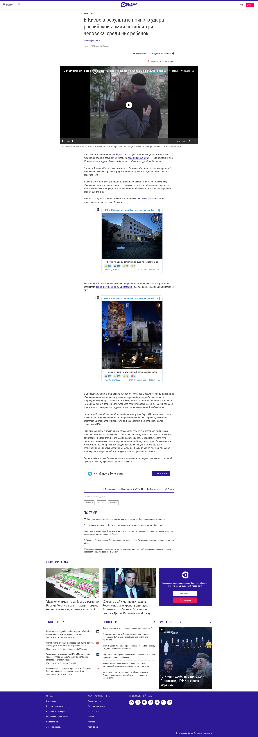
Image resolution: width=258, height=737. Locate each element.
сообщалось (121, 161)
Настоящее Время (92, 40)
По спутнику (93, 711)
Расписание (93, 727)
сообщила (155, 171)
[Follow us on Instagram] (150, 702)
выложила (142, 198)
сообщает (117, 154)
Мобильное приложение (57, 716)
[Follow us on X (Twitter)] (137, 702)
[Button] (139, 53)
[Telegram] (241, 5)
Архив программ (53, 727)
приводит (119, 451)
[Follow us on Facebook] (131, 702)
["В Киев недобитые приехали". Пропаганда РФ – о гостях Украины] (185, 658)
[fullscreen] (195, 141)
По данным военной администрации (114, 286)
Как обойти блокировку (57, 711)
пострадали (101, 161)
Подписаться (161, 473)
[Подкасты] (169, 702)
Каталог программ (54, 706)
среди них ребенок (137, 157)
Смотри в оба (170, 622)
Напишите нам (52, 721)
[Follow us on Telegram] (157, 702)
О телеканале (52, 701)
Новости (89, 13)
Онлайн (91, 716)
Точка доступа (94, 701)
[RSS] (163, 702)
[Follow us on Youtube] (144, 702)
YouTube (91, 721)
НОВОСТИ (110, 622)
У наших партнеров (96, 706)
